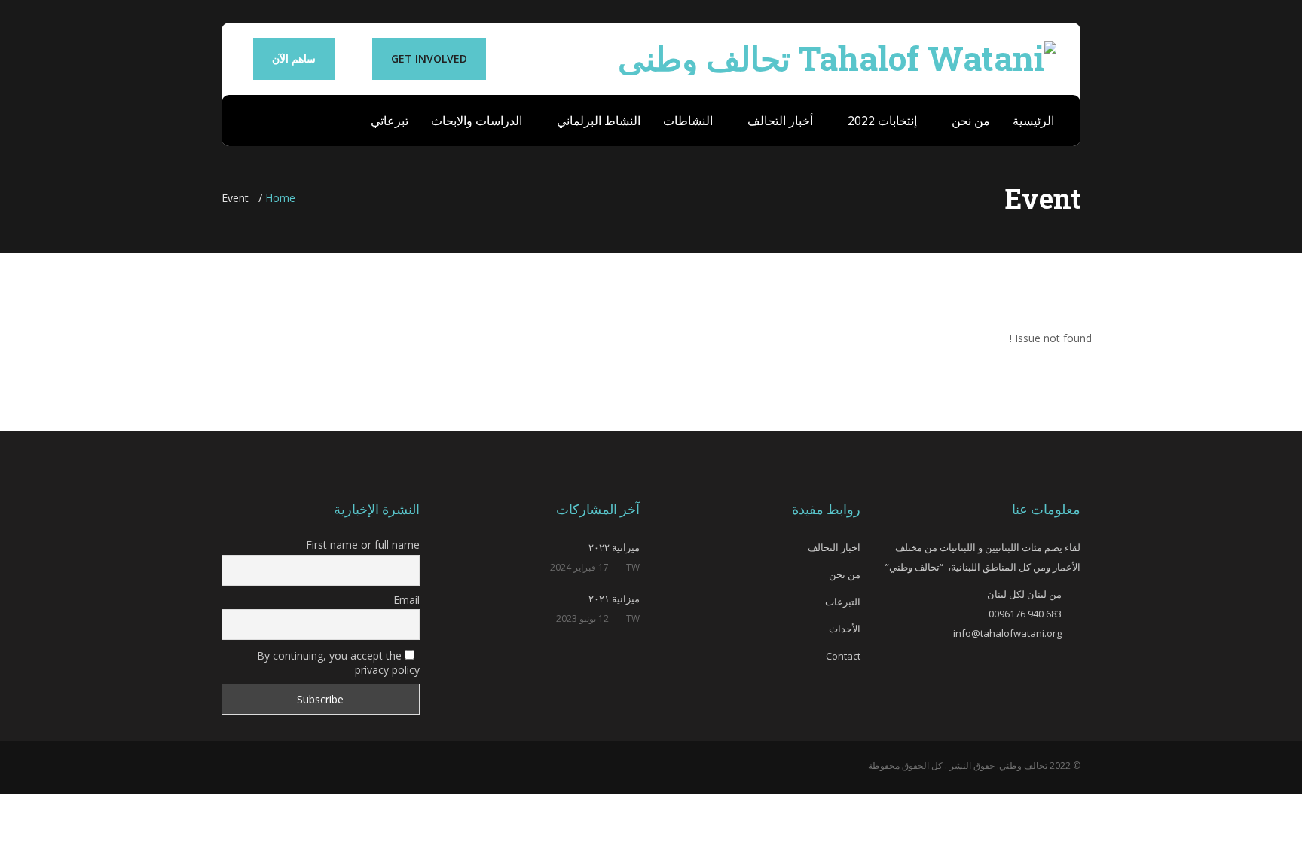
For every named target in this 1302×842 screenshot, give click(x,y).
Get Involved (429, 58)
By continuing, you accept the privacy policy (338, 662)
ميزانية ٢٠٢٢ (614, 547)
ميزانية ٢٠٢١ (614, 598)
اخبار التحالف (834, 547)
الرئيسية (1033, 120)
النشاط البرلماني (597, 120)
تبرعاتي (389, 120)
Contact (843, 656)
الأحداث (844, 628)
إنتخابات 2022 (881, 120)
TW (633, 567)
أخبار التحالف (778, 120)
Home (280, 198)
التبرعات (842, 601)
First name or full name (363, 544)
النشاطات (688, 120)
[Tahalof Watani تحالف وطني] (837, 54)
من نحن (969, 120)
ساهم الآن (294, 58)
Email (406, 599)
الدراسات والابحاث (476, 120)
